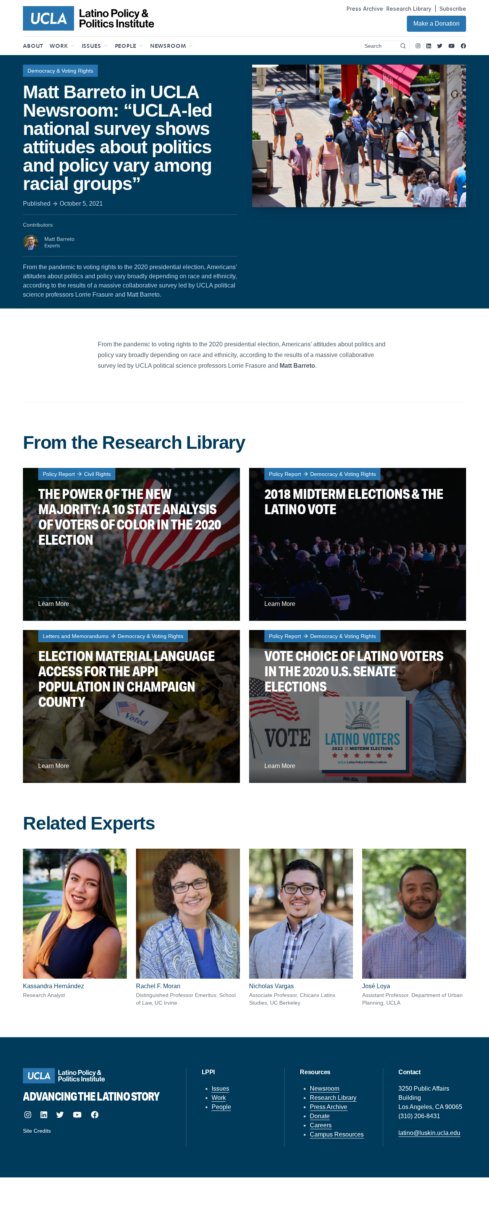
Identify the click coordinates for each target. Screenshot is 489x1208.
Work (219, 1097)
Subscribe (452, 8)
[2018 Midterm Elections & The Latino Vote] (357, 544)
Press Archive (365, 8)
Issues (220, 1088)
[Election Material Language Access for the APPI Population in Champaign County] (131, 706)
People (221, 1107)
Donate (320, 1116)
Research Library (408, 8)
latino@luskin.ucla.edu (429, 1133)
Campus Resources (337, 1134)
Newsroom (324, 1088)
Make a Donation (436, 23)
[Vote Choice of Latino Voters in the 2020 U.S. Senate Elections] (357, 706)
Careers (321, 1125)
